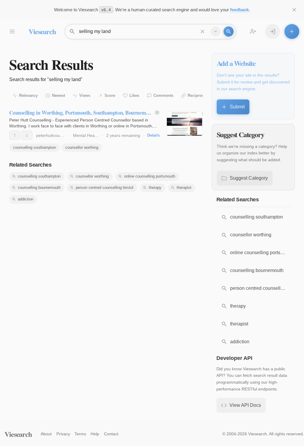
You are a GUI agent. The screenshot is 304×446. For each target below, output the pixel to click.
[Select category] (215, 31)
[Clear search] (202, 31)
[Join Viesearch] (253, 31)
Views (84, 95)
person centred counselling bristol (104, 187)
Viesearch (42, 31)
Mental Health (86, 135)
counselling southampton (34, 147)
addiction (25, 199)
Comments (163, 95)
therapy (155, 187)
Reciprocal (197, 95)
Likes (134, 95)
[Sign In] (272, 31)
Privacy (63, 433)
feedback (239, 9)
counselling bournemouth (39, 187)
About (46, 433)
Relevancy (28, 95)
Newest (58, 95)
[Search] (229, 31)
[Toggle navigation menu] (11, 31)
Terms (80, 433)
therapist (184, 187)
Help (95, 433)
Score (109, 95)
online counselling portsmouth (149, 176)
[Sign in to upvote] (14, 135)
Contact (111, 433)
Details (153, 135)
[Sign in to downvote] (26, 135)
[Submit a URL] (291, 31)
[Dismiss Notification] (294, 10)
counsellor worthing (81, 147)
